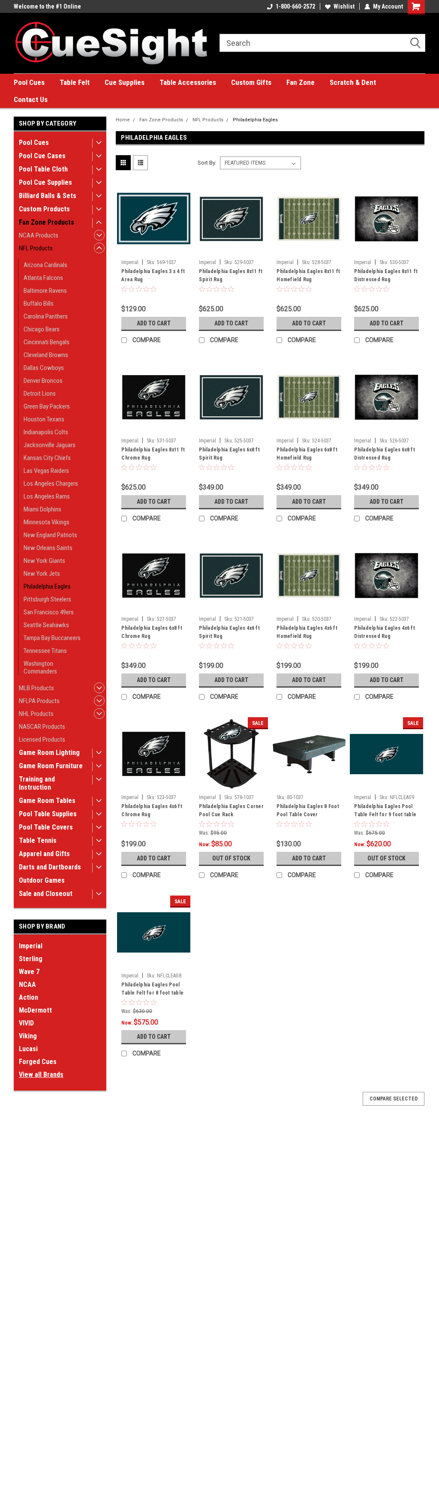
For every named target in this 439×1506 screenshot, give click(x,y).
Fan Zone (300, 82)
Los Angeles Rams (47, 496)
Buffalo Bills (39, 303)
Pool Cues (29, 82)
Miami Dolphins (42, 509)
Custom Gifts (251, 82)
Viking (28, 1036)
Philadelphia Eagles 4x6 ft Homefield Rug (307, 632)
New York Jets (42, 573)
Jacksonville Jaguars (49, 445)
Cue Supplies (124, 82)
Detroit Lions (40, 393)
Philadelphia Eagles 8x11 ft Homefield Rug (308, 275)
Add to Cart (154, 323)
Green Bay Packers (47, 406)
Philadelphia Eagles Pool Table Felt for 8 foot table (152, 989)
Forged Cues (38, 1062)
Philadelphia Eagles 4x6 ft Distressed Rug (384, 632)
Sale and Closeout (45, 894)
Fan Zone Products (46, 222)
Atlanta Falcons (43, 278)
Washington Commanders (40, 667)
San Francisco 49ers (49, 612)
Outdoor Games (42, 880)
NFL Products (36, 248)
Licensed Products (42, 739)
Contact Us (31, 99)
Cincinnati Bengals (46, 342)
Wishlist (344, 6)
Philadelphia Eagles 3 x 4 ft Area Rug (153, 275)
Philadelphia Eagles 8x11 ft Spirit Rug (230, 275)
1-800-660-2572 (295, 6)
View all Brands (41, 1074)
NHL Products (36, 714)
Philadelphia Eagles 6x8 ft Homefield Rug (307, 454)
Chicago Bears (42, 329)
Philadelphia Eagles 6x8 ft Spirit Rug (229, 454)
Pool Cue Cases (42, 156)
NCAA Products (38, 235)
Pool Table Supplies (48, 814)
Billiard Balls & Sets (47, 196)
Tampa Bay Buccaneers (52, 638)
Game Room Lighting (49, 752)
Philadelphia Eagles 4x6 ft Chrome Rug (151, 810)
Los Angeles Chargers (51, 483)
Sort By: (207, 162)
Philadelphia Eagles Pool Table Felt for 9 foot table (385, 810)
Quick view (154, 249)
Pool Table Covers (46, 827)
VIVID (26, 1023)
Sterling (30, 959)
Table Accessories (187, 82)
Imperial (30, 946)
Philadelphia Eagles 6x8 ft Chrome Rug (151, 632)
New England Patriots (50, 535)
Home (123, 120)
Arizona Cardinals (45, 265)
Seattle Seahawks (46, 625)
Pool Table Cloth (43, 169)
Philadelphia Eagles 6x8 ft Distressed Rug (384, 454)
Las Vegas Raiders (46, 471)
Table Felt (75, 82)
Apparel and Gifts (44, 854)
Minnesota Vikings (46, 522)
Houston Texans (44, 419)
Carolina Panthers (46, 316)
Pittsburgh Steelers (47, 599)
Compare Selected (394, 1099)
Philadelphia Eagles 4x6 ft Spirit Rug (229, 632)
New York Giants (44, 561)
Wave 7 (29, 972)
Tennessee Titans (45, 651)
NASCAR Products (42, 726)
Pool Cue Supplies (45, 182)
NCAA (27, 984)
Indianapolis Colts (46, 432)
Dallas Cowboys (44, 368)
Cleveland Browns (46, 355)
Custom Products (44, 209)
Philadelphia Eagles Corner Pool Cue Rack (231, 810)
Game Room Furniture (51, 766)
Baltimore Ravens (45, 291)
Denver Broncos (43, 381)
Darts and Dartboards (50, 867)
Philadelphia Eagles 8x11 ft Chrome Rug (153, 454)
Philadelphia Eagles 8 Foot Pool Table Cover (308, 810)
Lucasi (28, 1049)
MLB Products (36, 688)
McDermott (35, 1010)
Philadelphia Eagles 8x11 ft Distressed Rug (386, 275)
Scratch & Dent (353, 82)
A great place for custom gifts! (53, 6)
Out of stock (231, 858)
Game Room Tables (47, 801)
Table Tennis (38, 840)
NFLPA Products (39, 701)
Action (28, 997)
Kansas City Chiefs (47, 458)
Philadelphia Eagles (47, 586)
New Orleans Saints (48, 548)
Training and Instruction (37, 783)
